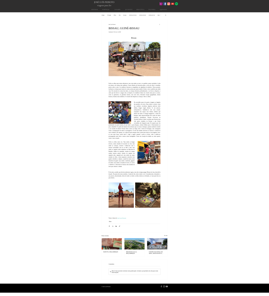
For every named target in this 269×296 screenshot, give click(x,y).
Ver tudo (165, 235)
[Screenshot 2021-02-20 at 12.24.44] (161, 3)
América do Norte (132, 15)
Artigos (103, 15)
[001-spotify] (176, 3)
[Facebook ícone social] (164, 3)
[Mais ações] (159, 24)
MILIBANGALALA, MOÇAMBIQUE (131, 252)
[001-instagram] (168, 3)
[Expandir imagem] (121, 195)
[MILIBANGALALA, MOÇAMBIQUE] (134, 243)
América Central (142, 15)
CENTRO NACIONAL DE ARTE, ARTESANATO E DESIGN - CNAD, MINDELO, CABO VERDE (157, 252)
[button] (163, 10)
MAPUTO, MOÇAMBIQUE (110, 252)
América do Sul (152, 15)
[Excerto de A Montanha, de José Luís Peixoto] (112, 243)
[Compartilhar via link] (119, 226)
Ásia (119, 15)
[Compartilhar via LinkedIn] (116, 226)
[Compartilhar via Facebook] (109, 226)
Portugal (109, 15)
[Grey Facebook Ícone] (161, 286)
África (115, 15)
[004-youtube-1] (172, 3)
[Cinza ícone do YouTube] (166, 286)
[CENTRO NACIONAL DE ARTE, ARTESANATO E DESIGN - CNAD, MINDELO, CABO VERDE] (157, 243)
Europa (124, 15)
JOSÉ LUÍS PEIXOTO (104, 2)
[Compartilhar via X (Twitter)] (112, 226)
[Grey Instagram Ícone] (164, 286)
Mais (159, 15)
